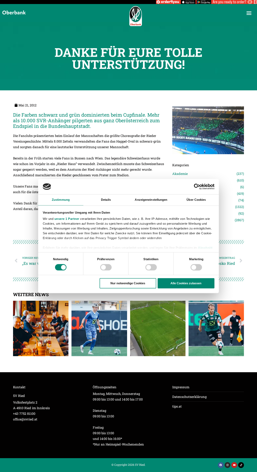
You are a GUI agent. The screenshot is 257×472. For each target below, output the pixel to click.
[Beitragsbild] (40, 328)
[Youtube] (234, 465)
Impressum (180, 387)
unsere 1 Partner (66, 219)
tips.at (177, 406)
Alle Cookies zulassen (185, 283)
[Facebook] (221, 465)
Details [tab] (106, 200)
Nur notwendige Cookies (127, 283)
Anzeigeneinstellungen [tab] (151, 200)
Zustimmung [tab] (61, 200)
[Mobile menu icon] (249, 13)
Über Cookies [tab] (196, 200)
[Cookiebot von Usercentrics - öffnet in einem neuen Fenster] (196, 186)
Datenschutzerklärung (189, 397)
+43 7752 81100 (24, 413)
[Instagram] (227, 465)
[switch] (106, 267)
